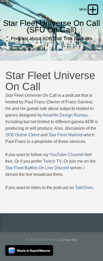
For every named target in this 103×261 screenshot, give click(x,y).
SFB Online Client (22, 135)
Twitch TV (52, 161)
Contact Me (68, 240)
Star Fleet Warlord (65, 135)
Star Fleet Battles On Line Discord (37, 168)
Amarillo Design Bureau (65, 115)
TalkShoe (84, 187)
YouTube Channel (67, 154)
